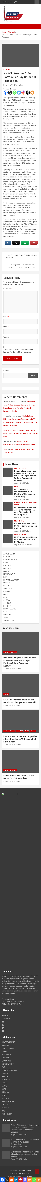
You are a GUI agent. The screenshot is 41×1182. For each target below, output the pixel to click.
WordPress (28, 1176)
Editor (21, 85)
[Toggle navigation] (4, 26)
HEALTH (6, 586)
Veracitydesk (26, 1170)
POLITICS (22, 468)
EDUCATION (7, 571)
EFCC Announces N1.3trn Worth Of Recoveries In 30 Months (25, 539)
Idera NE (6, 430)
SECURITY (22, 534)
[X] (10, 93)
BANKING (6, 557)
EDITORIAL (7, 568)
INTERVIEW (7, 589)
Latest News (11, 464)
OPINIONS (7, 603)
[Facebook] (6, 93)
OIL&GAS (6, 69)
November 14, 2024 (10, 85)
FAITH (5, 577)
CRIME (5, 563)
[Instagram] (23, 93)
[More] (32, 93)
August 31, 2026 (20, 483)
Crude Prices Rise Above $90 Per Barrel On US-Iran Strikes (25, 525)
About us (5, 1015)
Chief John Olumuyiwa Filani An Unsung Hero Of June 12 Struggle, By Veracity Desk (20, 433)
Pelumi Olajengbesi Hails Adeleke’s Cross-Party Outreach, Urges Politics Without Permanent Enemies (25, 476)
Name (6, 317)
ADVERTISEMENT (9, 554)
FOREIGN (29, 503)
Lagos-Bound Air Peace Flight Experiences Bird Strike (21, 256)
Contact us (6, 1018)
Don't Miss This (11, 628)
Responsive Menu (37, 2)
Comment (7, 289)
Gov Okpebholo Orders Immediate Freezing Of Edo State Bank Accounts (21, 266)
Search (6, 371)
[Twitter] (19, 93)
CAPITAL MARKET (10, 560)
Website (6, 337)
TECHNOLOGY (8, 620)
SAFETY (6, 612)
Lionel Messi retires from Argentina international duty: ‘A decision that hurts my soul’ (25, 511)
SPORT (16, 505)
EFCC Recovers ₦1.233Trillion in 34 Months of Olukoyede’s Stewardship (24, 493)
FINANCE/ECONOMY (11, 580)
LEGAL (5, 594)
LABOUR (6, 591)
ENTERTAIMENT (19, 503)
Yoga (5, 449)
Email (6, 327)
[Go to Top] (37, 1171)
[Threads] (28, 93)
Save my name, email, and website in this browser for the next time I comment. (18, 351)
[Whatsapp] (15, 93)
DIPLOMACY (8, 565)
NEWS (16, 468)
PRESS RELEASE (9, 609)
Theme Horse (23, 1173)
